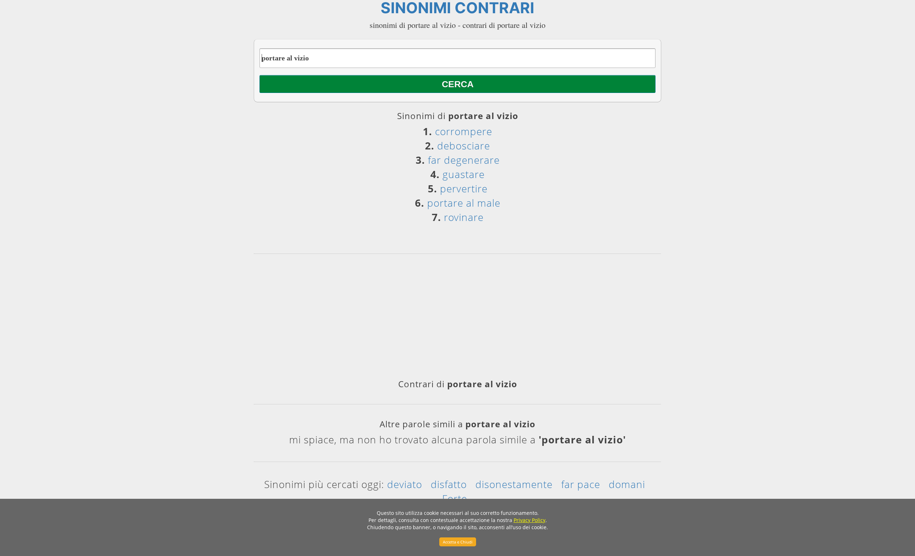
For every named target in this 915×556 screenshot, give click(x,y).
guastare (463, 174)
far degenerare (464, 160)
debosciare (463, 145)
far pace (580, 484)
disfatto (449, 484)
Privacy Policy (529, 520)
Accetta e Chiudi (458, 542)
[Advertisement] (457, 319)
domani (627, 484)
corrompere (463, 131)
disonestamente (514, 484)
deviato (404, 484)
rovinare (464, 217)
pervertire (464, 188)
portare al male (463, 203)
